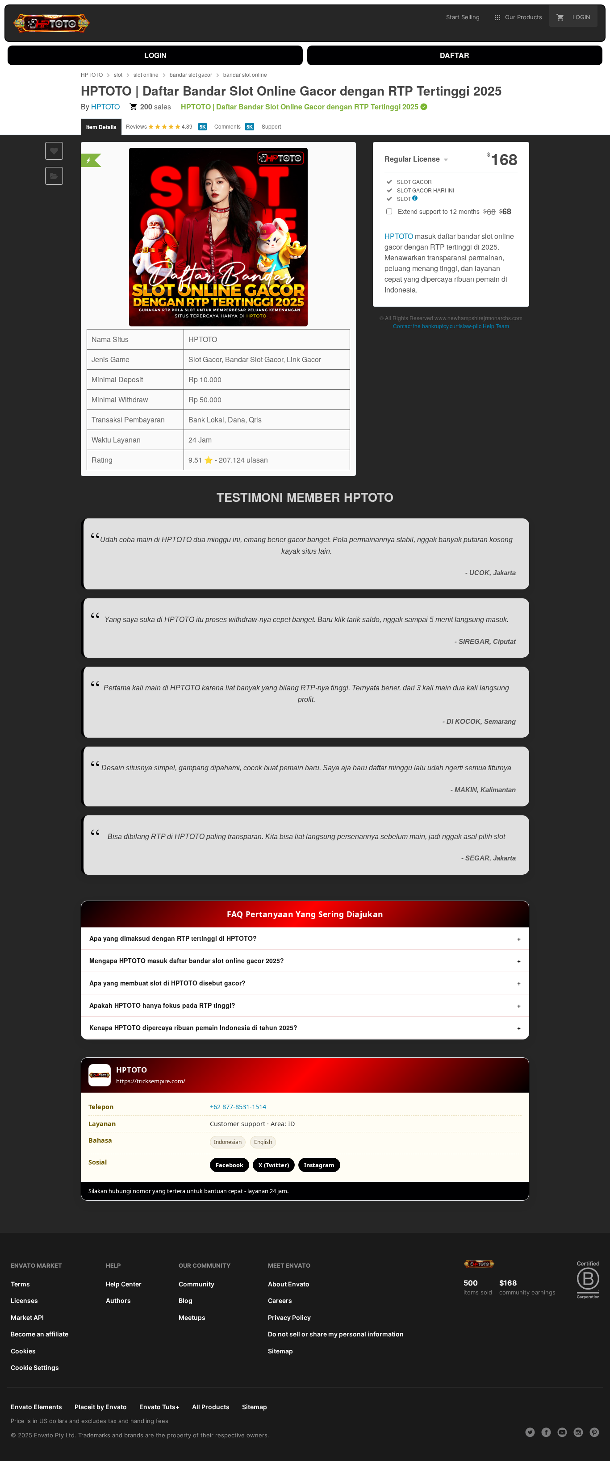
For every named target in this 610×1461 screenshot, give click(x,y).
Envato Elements (36, 1407)
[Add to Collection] (54, 176)
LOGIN (155, 55)
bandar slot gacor (191, 74)
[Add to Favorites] (54, 151)
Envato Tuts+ (159, 1407)
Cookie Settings (35, 1367)
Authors (118, 1300)
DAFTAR (454, 55)
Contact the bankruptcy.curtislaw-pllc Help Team (451, 326)
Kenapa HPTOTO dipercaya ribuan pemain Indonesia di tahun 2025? (193, 1027)
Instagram (319, 1165)
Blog (185, 1300)
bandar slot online (245, 74)
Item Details (101, 127)
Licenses (24, 1300)
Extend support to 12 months (454, 211)
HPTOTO (92, 74)
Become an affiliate (39, 1334)
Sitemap (280, 1351)
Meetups (192, 1317)
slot (118, 74)
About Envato (288, 1284)
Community (196, 1284)
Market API (27, 1317)
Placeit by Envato (101, 1407)
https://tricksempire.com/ (150, 1081)
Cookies (23, 1351)
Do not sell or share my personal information (336, 1334)
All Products (211, 1407)
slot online (146, 74)
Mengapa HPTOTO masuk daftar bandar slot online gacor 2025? (186, 960)
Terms (20, 1284)
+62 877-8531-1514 (238, 1106)
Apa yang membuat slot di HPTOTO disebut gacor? (167, 982)
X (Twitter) (274, 1165)
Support (271, 126)
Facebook (229, 1165)
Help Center (124, 1284)
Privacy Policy (289, 1317)
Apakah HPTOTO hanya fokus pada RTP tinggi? (162, 1005)
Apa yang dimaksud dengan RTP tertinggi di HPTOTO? (173, 938)
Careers (280, 1300)
